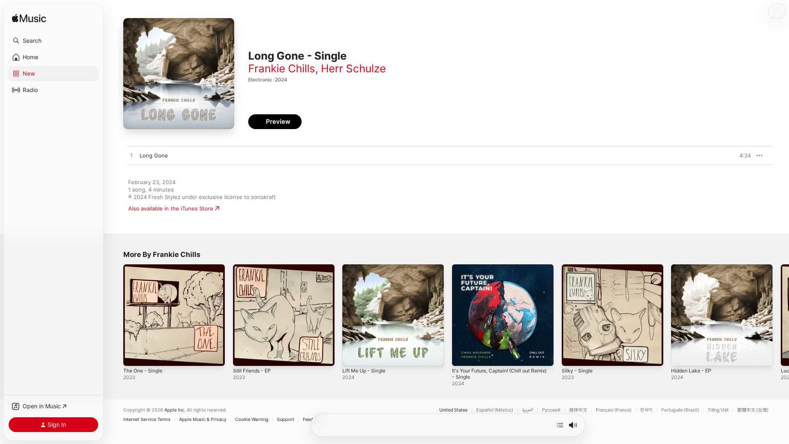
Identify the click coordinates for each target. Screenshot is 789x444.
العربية (527, 410)
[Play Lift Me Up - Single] (352, 355)
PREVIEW (742, 155)
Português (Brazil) (680, 410)
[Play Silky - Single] (572, 355)
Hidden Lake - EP (693, 267)
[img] (29, 18)
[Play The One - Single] (133, 355)
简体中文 (578, 410)
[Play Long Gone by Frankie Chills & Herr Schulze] (131, 156)
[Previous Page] (115, 315)
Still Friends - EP (254, 267)
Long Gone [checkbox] (154, 155)
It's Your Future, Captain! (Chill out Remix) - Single (496, 271)
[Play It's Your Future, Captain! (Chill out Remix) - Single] (462, 355)
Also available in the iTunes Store (170, 208)
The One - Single (145, 267)
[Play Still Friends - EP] (243, 355)
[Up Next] (560, 425)
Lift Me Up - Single (366, 267)
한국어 (646, 410)
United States (453, 410)
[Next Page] (781, 315)
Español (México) (494, 410)
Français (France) (614, 410)
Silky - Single (578, 267)
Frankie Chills (281, 68)
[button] (53, 41)
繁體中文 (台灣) (752, 410)
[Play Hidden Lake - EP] (681, 355)
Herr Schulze (353, 68)
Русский (551, 410)
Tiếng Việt (718, 410)
